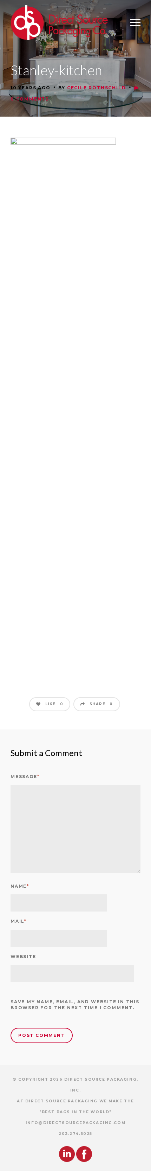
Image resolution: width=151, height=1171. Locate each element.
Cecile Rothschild (96, 87)
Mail (19, 921)
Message (25, 776)
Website (23, 956)
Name (20, 886)
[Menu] (135, 23)
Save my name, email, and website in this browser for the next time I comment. (75, 1004)
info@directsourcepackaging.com (75, 1123)
